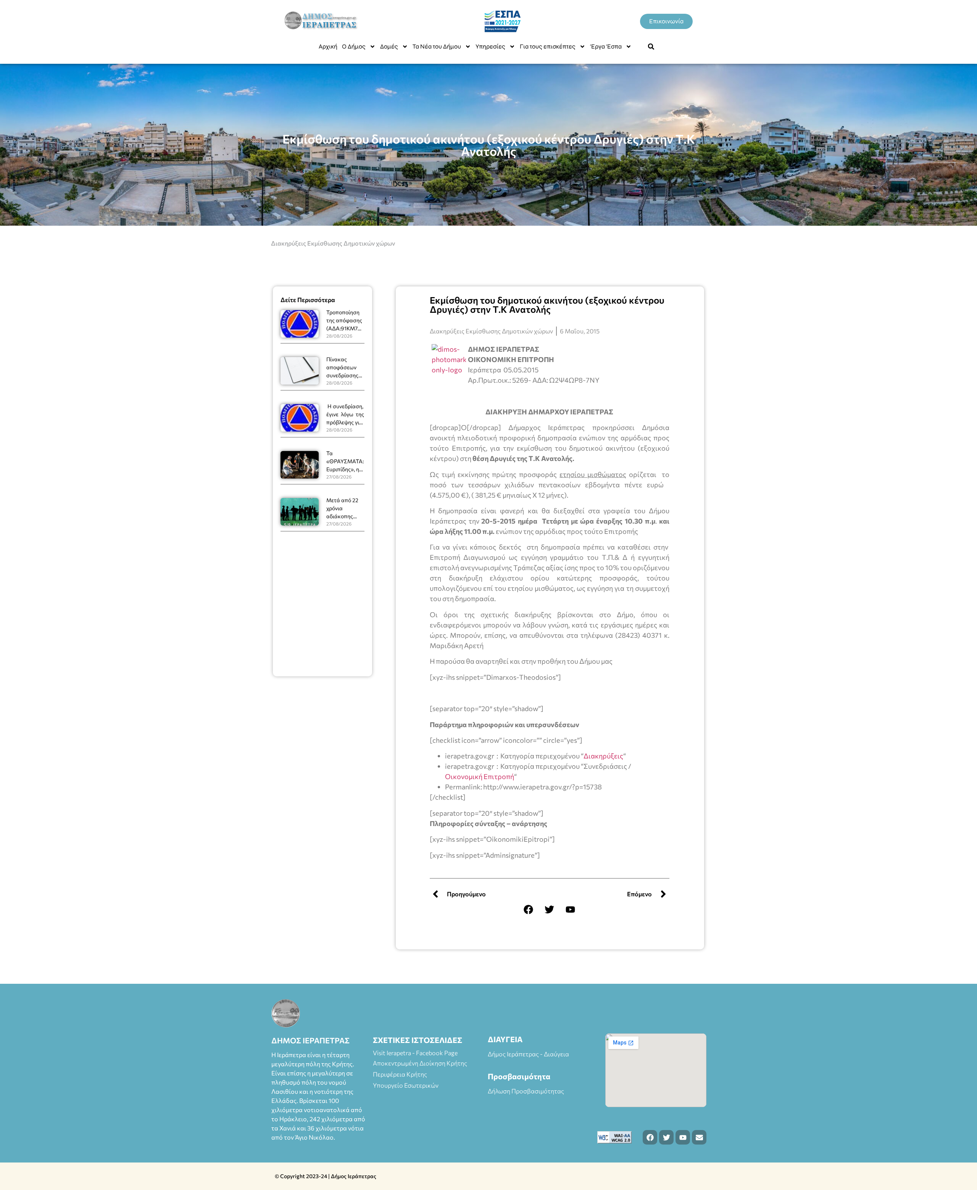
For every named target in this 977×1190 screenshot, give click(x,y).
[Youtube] (570, 909)
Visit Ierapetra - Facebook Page (415, 1052)
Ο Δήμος (354, 46)
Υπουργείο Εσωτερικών (406, 1085)
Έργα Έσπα (606, 46)
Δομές (389, 46)
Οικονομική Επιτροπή (479, 776)
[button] (651, 46)
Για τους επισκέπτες (548, 46)
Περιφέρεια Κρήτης (400, 1074)
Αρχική (328, 46)
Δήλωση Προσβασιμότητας (526, 1091)
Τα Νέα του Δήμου (437, 46)
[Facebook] (528, 909)
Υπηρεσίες (490, 46)
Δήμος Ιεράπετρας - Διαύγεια (528, 1053)
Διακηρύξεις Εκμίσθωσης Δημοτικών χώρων (333, 243)
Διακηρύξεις (603, 756)
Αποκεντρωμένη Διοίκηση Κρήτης (420, 1063)
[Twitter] (549, 909)
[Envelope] (699, 1137)
